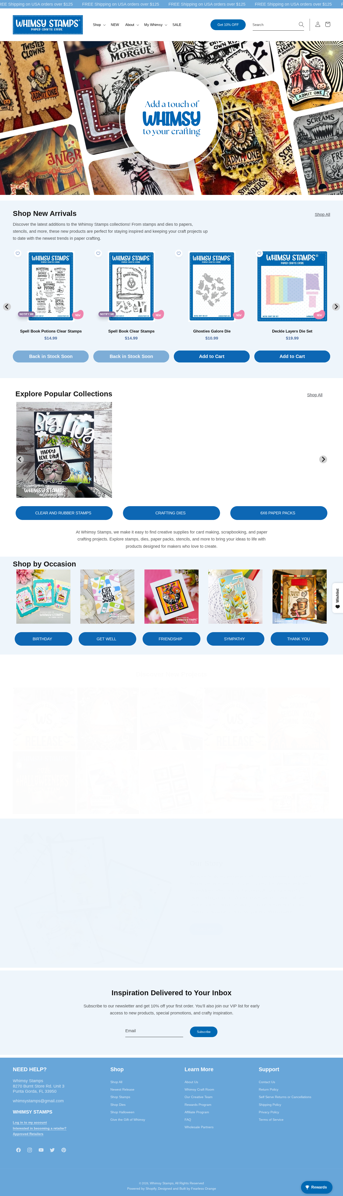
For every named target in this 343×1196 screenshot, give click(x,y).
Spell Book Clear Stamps (131, 331)
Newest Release (122, 1089)
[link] (44, 719)
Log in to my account (30, 1122)
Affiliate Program (197, 1112)
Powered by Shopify (142, 1188)
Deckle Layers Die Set (292, 331)
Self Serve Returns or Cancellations (285, 1097)
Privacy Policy (269, 1112)
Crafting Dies (170, 513)
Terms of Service (271, 1119)
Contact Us (267, 1082)
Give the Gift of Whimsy (127, 1119)
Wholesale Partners (199, 1127)
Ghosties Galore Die (212, 331)
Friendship (170, 639)
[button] (99, 24)
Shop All (322, 214)
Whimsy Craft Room (199, 1089)
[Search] (301, 24)
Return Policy (268, 1089)
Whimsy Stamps (162, 1183)
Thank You (298, 639)
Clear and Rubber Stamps (63, 513)
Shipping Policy (270, 1104)
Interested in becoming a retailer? (39, 1128)
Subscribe (203, 1032)
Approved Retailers (28, 1134)
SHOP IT (107, 782)
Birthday (42, 639)
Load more (171, 818)
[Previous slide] (7, 307)
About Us (191, 1082)
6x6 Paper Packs (277, 513)
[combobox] (278, 25)
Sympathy (234, 639)
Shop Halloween (122, 1112)
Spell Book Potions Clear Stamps (51, 331)
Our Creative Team (199, 1097)
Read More (206, 929)
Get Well (106, 639)
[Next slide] (336, 307)
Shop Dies (118, 1104)
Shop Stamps (120, 1097)
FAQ (188, 1119)
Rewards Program (198, 1104)
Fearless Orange (203, 1188)
